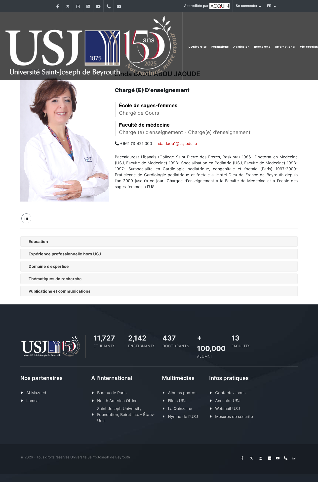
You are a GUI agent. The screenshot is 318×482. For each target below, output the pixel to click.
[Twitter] (68, 6)
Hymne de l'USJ (183, 416)
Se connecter (246, 5)
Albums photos (182, 392)
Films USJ (177, 400)
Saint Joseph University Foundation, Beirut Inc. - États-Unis (126, 414)
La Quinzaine (180, 408)
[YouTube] (98, 6)
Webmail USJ (227, 408)
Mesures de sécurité (234, 416)
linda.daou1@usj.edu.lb (176, 143)
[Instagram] (78, 6)
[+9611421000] (109, 6)
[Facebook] (58, 6)
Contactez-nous (230, 392)
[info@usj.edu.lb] (119, 6)
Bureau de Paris (111, 392)
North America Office (117, 400)
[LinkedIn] (88, 6)
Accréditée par (196, 5)
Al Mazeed (36, 392)
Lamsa (32, 400)
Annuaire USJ (227, 400)
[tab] (159, 241)
